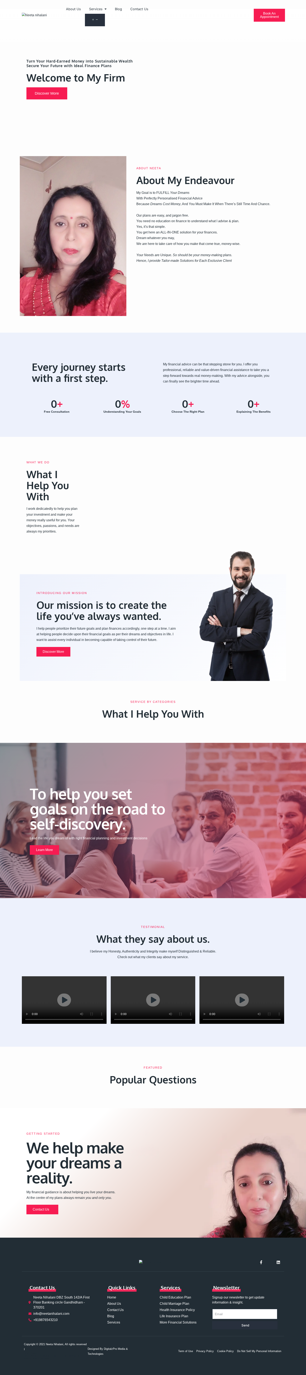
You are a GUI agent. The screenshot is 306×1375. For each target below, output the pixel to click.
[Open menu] (95, 20)
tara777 (48, 1358)
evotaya (42, 1355)
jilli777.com (61, 1355)
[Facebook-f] (261, 1262)
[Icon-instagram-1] (270, 1262)
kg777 (28, 1353)
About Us (73, 9)
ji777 (50, 1355)
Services (95, 9)
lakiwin (72, 1355)
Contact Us (139, 9)
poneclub (37, 1358)
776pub (32, 1355)
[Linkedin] (278, 1262)
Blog (118, 9)
